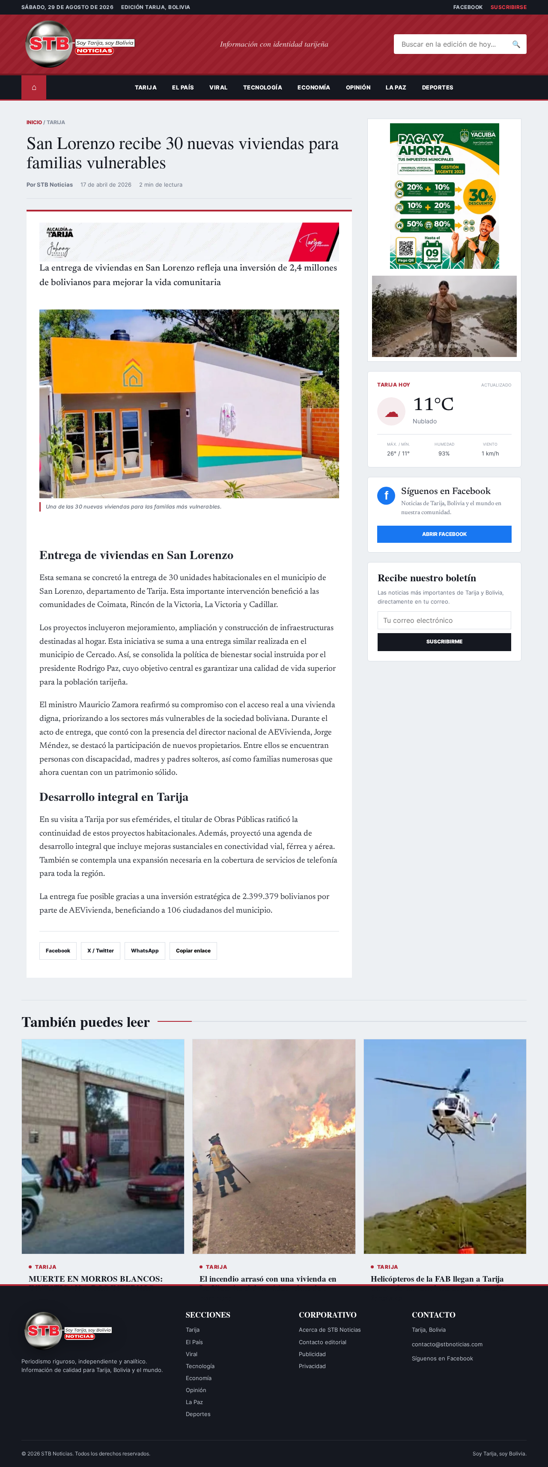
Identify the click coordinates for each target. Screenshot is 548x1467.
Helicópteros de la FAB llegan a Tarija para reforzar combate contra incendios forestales (440, 1288)
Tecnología (263, 87)
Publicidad (312, 1354)
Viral (218, 87)
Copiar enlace (193, 950)
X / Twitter (100, 950)
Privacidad (312, 1366)
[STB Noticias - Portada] (87, 44)
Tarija (146, 87)
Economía (314, 87)
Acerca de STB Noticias (330, 1329)
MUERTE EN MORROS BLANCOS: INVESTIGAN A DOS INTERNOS (96, 1283)
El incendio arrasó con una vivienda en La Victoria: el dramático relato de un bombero (268, 1288)
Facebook (468, 7)
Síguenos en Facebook (442, 1358)
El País (183, 87)
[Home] (119, 87)
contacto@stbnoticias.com (447, 1344)
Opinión (358, 87)
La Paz (396, 87)
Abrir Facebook (444, 534)
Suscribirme (444, 641)
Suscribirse (509, 7)
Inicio (34, 122)
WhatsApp (145, 950)
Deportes (438, 87)
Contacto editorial (322, 1342)
